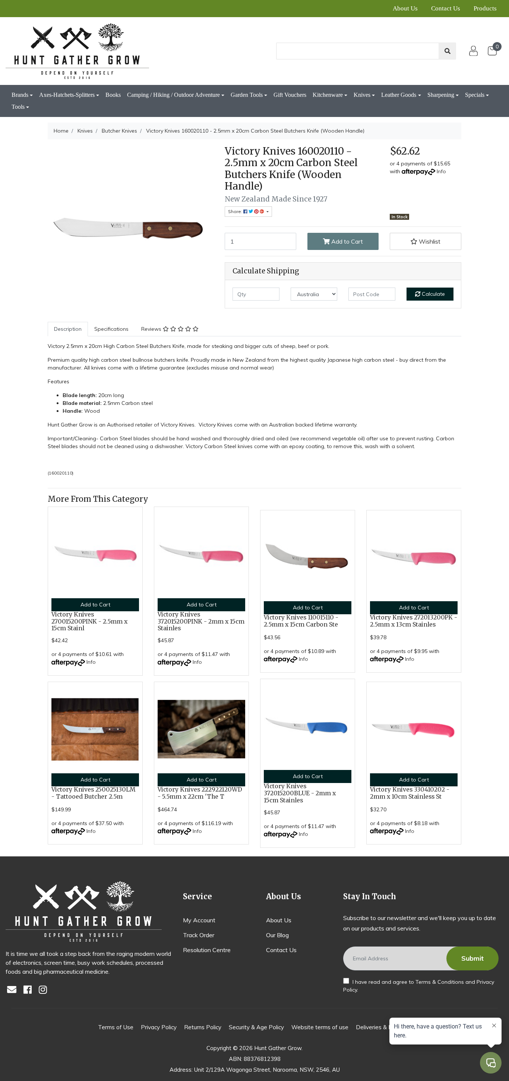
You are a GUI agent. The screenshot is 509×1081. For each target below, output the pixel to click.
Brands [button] (20, 95)
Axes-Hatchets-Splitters (67, 95)
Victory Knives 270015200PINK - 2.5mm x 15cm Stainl (89, 621)
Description (68, 329)
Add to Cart (346, 241)
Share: (235, 211)
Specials (474, 95)
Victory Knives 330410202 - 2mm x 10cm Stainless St (409, 793)
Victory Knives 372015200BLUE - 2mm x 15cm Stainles (300, 793)
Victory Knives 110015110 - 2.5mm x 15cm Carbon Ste (301, 621)
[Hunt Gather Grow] (77, 51)
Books (113, 95)
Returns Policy (202, 1027)
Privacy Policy (159, 1027)
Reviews (152, 329)
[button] (425, 241)
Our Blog (277, 935)
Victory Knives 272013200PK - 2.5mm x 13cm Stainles (413, 621)
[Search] (447, 51)
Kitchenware (328, 95)
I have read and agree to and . (418, 986)
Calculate (432, 294)
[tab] (68, 329)
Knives (362, 95)
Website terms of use (319, 1027)
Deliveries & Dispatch (383, 1027)
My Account (199, 920)
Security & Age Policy (256, 1027)
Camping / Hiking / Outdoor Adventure (173, 95)
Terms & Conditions (439, 982)
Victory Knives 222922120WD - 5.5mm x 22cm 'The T (200, 793)
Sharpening (440, 95)
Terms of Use (115, 1027)
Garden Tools (247, 95)
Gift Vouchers (290, 95)
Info (441, 171)
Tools (18, 107)
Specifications (111, 329)
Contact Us (445, 8)
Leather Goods (398, 95)
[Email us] (13, 990)
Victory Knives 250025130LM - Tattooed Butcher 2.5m (93, 793)
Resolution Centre (207, 950)
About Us (405, 8)
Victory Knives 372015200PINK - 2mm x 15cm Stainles (201, 621)
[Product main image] (131, 228)
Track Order (198, 935)
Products (485, 8)
